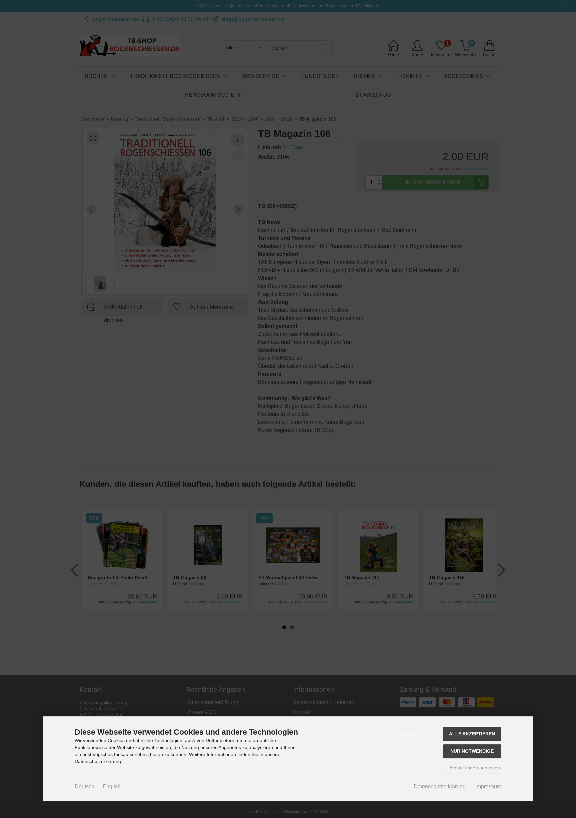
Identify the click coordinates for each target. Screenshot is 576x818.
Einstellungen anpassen (474, 767)
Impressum (488, 786)
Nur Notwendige (472, 751)
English (112, 786)
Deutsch (84, 786)
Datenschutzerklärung (440, 786)
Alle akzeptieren (472, 733)
